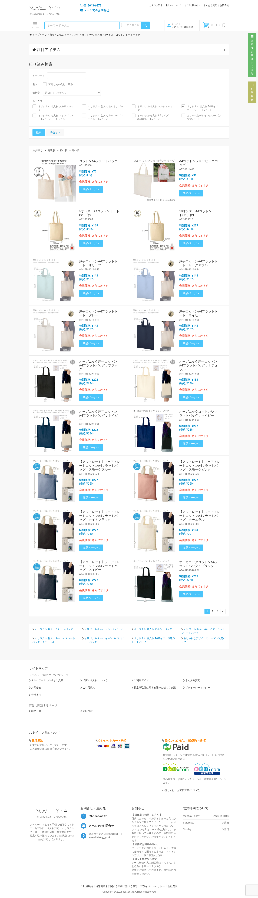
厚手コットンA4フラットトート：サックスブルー (198, 263)
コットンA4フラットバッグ (98, 161)
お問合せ (224, 5)
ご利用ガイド (194, 5)
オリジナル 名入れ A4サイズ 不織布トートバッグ (154, 117)
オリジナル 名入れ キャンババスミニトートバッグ (105, 117)
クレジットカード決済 (112, 740)
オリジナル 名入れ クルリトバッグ (56, 108)
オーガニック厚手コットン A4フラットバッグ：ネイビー (99, 415)
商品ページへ (91, 189)
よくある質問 (210, 5)
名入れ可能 (133, 24)
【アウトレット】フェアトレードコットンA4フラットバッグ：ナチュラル (199, 515)
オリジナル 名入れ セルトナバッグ (105, 108)
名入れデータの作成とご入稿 (47, 680)
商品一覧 (36, 710)
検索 (39, 132)
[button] (129, 50)
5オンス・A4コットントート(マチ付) (99, 213)
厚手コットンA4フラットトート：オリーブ (98, 263)
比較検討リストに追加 (252, 57)
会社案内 (36, 694)
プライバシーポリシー (197, 687)
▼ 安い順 (62, 150)
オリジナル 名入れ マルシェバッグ (155, 108)
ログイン (176, 26)
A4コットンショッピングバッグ (198, 163)
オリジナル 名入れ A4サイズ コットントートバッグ (204, 108)
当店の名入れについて (95, 680)
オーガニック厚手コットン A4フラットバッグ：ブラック (99, 365)
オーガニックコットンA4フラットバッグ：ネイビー (198, 413)
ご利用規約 (89, 687)
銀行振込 (37, 740)
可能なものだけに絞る (60, 84)
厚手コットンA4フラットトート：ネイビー (198, 313)
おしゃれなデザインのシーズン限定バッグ (204, 117)
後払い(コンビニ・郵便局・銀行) (185, 740)
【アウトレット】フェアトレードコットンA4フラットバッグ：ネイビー (99, 566)
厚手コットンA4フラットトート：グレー (98, 313)
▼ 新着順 (50, 150)
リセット (55, 132)
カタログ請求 (156, 5)
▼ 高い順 (74, 150)
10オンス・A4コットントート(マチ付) (198, 213)
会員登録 (188, 26)
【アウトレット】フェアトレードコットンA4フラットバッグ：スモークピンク (199, 465)
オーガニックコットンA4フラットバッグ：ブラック (198, 564)
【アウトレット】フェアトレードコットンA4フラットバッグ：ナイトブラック (99, 515)
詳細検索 (87, 710)
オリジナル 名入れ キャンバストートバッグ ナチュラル (56, 117)
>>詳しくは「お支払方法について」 (182, 790)
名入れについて (173, 5)
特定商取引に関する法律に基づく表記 (155, 687)
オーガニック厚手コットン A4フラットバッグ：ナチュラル (199, 365)
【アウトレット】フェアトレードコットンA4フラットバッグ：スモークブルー (99, 465)
